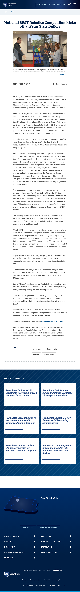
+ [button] (34, 536)
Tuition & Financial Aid (14, 552)
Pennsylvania (49, 355)
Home (6, 12)
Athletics (8, 558)
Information (46, 547)
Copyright (57, 580)
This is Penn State (12, 536)
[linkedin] (40, 519)
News (13, 12)
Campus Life (52, 349)
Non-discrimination (35, 580)
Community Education (50, 542)
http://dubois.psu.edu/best (52, 321)
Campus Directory (48, 552)
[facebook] (35, 519)
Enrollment (9, 547)
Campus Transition (56, 5)
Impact (36, 355)
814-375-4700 (57, 570)
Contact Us (41, 5)
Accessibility (47, 580)
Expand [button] (62, 74)
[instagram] (45, 519)
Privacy (24, 580)
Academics (37, 349)
